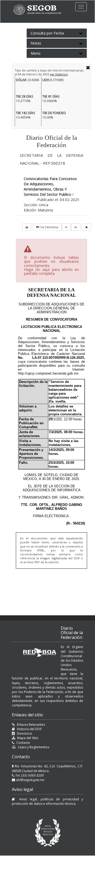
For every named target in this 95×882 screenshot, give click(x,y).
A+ (75, 227)
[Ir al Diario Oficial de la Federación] (40, 9)
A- (66, 227)
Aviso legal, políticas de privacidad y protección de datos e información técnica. (47, 801)
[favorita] (86, 227)
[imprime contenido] (26, 227)
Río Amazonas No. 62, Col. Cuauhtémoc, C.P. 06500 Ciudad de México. (47, 768)
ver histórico (59, 74)
